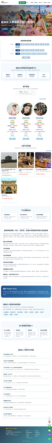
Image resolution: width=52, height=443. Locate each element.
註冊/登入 (49, 2)
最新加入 (22, 53)
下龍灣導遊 (6, 314)
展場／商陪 (34, 53)
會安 (47, 44)
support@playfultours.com (14, 434)
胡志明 (23, 44)
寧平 (17, 46)
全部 (18, 44)
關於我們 (27, 430)
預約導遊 (23, 2)
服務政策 (27, 434)
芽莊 (42, 44)
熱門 (18, 53)
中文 (22, 50)
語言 (27, 2)
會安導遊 (41, 312)
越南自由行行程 (12, 312)
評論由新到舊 (28, 53)
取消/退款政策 (37, 434)
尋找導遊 (26, 57)
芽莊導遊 (11, 314)
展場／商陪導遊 (20, 312)
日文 (32, 50)
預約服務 (35, 2)
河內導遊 (26, 312)
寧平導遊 (16, 314)
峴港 (32, 44)
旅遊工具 (40, 2)
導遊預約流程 (37, 432)
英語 (27, 50)
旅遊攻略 (45, 2)
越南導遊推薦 (6, 312)
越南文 (42, 50)
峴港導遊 (36, 312)
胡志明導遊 (31, 312)
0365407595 (12, 433)
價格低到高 (39, 53)
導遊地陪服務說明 (29, 432)
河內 (27, 44)
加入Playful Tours (29, 437)
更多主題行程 (48, 150)
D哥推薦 (36, 430)
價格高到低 (44, 53)
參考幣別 (21, 91)
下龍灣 (37, 44)
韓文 (37, 50)
